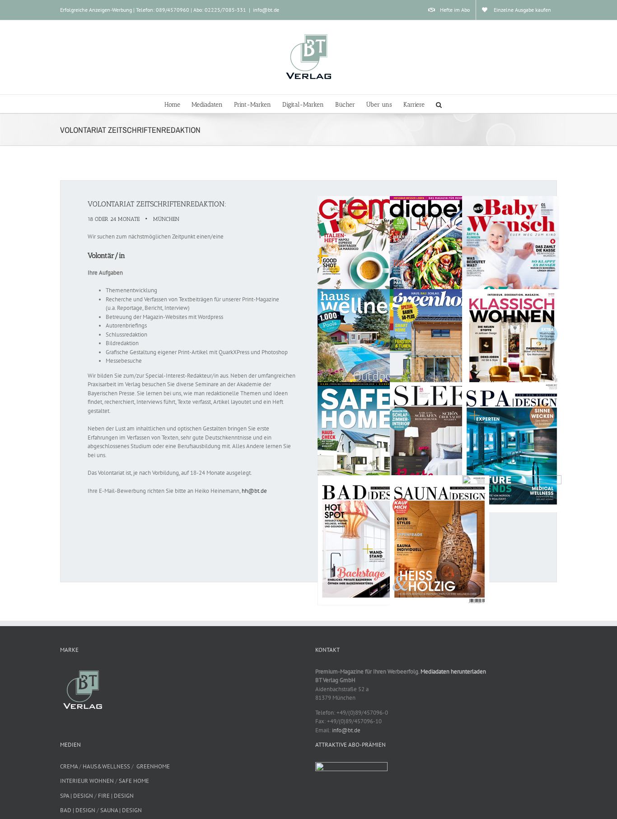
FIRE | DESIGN (116, 796)
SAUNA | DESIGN (121, 810)
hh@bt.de (254, 491)
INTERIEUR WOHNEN (87, 781)
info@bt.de (266, 9)
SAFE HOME (134, 781)
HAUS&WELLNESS (106, 766)
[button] (439, 104)
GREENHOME (153, 766)
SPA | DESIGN (76, 796)
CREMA (69, 766)
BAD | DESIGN (77, 810)
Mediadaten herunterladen (453, 671)
